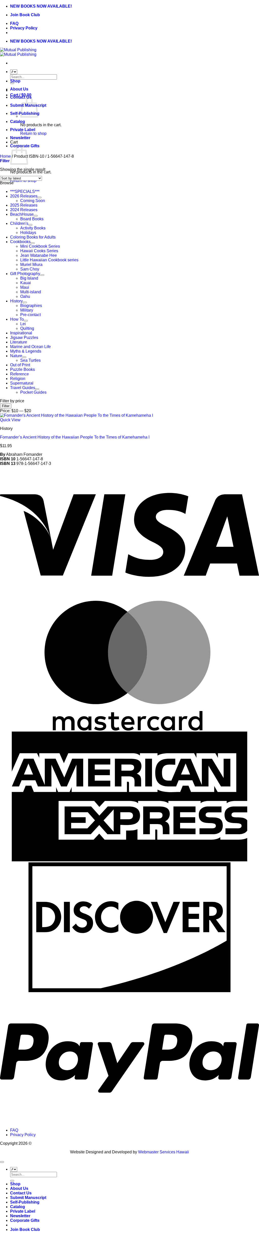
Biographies (31, 305)
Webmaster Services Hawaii (163, 1152)
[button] (5, 161)
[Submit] (12, 1181)
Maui (24, 287)
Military (26, 310)
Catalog (17, 121)
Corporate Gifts (24, 1220)
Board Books (32, 219)
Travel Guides (22, 388)
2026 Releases (23, 196)
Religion (17, 378)
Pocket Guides (33, 392)
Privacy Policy (23, 28)
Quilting (27, 328)
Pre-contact (30, 315)
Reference (19, 374)
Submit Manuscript (28, 1197)
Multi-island (30, 292)
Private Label (22, 130)
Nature (16, 356)
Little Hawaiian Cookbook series (49, 260)
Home (5, 156)
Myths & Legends (25, 351)
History (16, 301)
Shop (15, 81)
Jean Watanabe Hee (38, 255)
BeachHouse (22, 214)
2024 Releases (23, 210)
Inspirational (21, 333)
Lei (23, 324)
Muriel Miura (31, 264)
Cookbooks (20, 242)
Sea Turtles (30, 360)
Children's (19, 223)
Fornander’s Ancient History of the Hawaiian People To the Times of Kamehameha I (74, 437)
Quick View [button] (10, 420)
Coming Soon (32, 200)
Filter (5, 406)
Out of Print (20, 365)
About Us (19, 89)
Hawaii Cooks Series (39, 251)
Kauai (25, 283)
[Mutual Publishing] (18, 52)
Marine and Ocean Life (30, 346)
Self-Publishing (24, 1202)
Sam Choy (29, 269)
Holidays (28, 232)
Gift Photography (25, 273)
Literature (18, 342)
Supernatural (21, 383)
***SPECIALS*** (24, 191)
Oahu (25, 296)
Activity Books (33, 228)
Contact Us (21, 1193)
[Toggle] (39, 197)
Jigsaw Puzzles (24, 337)
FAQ (14, 23)
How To (17, 319)
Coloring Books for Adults (33, 237)
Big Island (29, 278)
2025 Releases (23, 205)
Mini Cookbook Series (40, 246)
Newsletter (20, 138)
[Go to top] (2, 1162)
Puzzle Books (22, 369)
